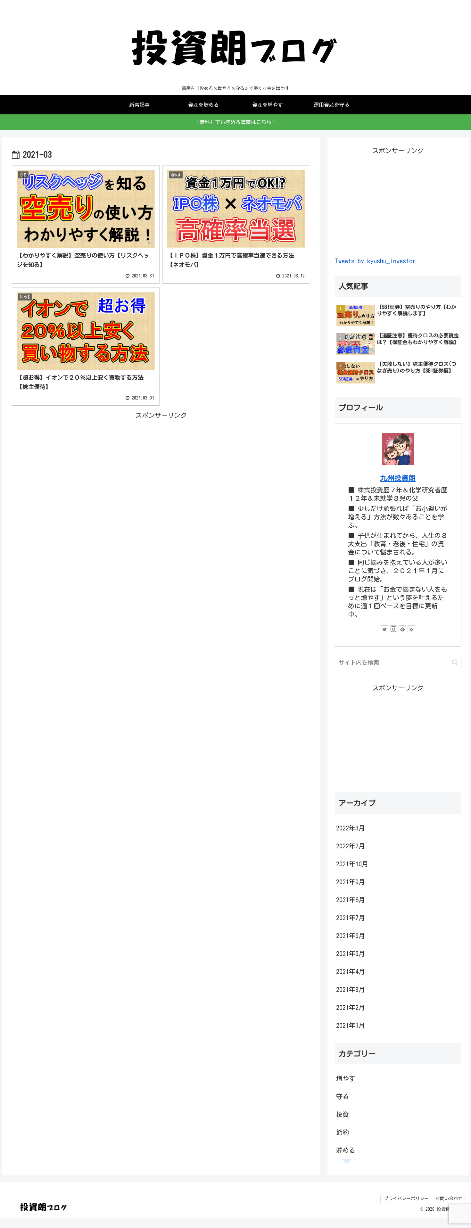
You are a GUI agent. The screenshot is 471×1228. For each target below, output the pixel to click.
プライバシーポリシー (406, 1198)
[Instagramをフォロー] (393, 629)
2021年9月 (350, 881)
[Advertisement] (161, 466)
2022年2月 (350, 846)
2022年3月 (350, 828)
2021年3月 (350, 989)
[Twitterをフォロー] (384, 629)
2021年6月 (350, 935)
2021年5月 (350, 953)
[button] (454, 662)
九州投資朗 (398, 478)
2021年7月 (350, 917)
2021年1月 (350, 1025)
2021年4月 (350, 971)
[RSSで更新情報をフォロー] (411, 629)
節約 (342, 1132)
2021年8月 (350, 899)
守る (342, 1096)
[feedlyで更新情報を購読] (402, 629)
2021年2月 (350, 1007)
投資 (342, 1114)
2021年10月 (352, 864)
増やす (345, 1078)
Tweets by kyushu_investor (375, 261)
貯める (345, 1150)
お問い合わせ (448, 1198)
